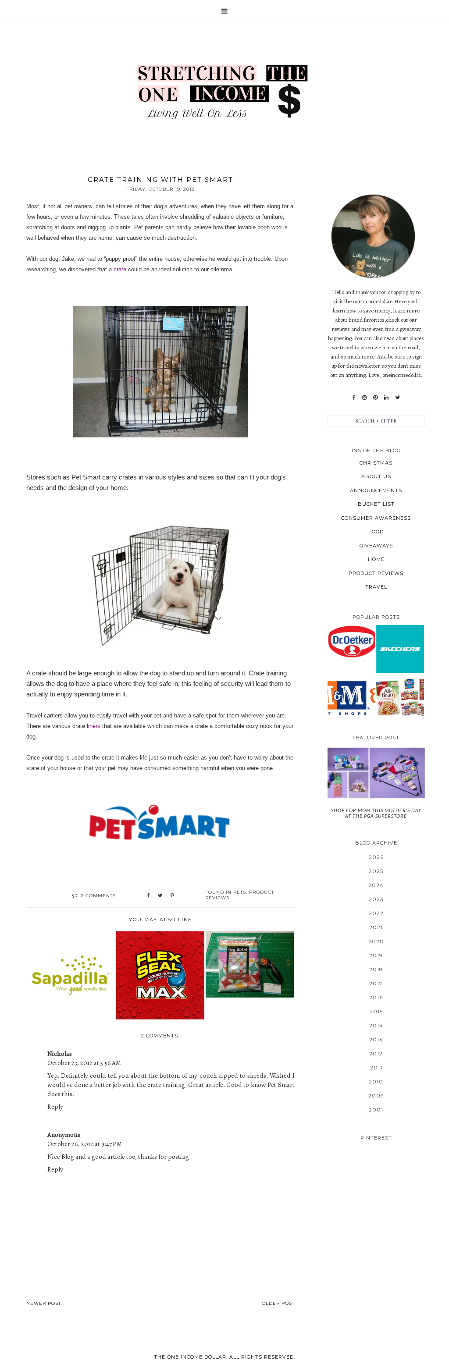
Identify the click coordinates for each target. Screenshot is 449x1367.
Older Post (278, 1303)
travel (376, 587)
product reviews (376, 573)
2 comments (98, 895)
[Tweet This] (160, 896)
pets (239, 892)
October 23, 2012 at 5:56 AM (84, 1062)
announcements (376, 490)
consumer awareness (376, 518)
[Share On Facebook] (148, 896)
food (376, 532)
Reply (55, 1106)
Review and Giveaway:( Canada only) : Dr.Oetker (351, 641)
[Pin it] (172, 896)
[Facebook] (354, 397)
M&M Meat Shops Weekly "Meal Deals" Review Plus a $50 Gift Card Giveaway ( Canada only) (351, 697)
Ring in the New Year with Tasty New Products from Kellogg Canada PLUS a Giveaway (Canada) (400, 697)
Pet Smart (85, 477)
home (376, 559)
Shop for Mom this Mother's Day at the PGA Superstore (376, 813)
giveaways (376, 546)
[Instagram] (364, 397)
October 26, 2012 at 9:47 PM (84, 1144)
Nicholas (59, 1053)
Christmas (376, 463)
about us (376, 476)
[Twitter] (397, 397)
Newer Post (43, 1303)
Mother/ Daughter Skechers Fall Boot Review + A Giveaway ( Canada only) (400, 649)
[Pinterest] (375, 397)
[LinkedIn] (386, 397)
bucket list (376, 504)
